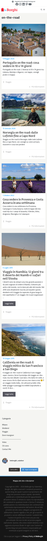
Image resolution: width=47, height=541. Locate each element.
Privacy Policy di (33, 536)
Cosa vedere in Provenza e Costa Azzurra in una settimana (23, 201)
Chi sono (5, 446)
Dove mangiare (8, 435)
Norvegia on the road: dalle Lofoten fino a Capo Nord (20, 134)
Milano (4, 425)
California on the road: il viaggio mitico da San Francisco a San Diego (23, 366)
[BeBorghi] (9, 10)
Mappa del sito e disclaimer (23, 481)
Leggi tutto (9, 303)
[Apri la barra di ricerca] (41, 10)
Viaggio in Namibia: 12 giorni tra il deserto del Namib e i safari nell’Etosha (23, 275)
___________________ (11, 439)
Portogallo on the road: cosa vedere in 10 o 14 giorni (21, 64)
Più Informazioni (38, 87)
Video (4, 442)
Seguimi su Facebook (21, 1)
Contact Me (6, 449)
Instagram (32, 1)
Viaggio (8, 82)
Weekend (5, 428)
